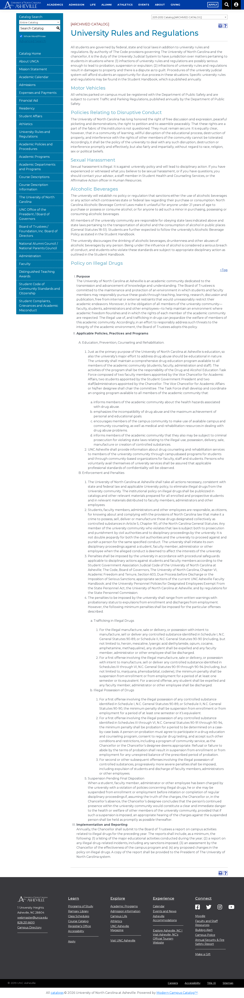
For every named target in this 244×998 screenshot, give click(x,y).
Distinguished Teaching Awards (37, 274)
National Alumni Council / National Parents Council (38, 246)
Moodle (200, 916)
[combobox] (189, 17)
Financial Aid (28, 100)
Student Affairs (30, 116)
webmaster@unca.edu (32, 917)
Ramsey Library (78, 911)
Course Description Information (33, 187)
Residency (27, 108)
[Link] (197, 908)
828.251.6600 (26, 922)
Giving (175, 4)
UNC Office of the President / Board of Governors (34, 214)
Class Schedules (78, 916)
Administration (30, 256)
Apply (71, 941)
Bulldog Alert (204, 930)
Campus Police (205, 935)
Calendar (159, 906)
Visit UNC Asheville (122, 940)
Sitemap (228, 982)
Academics (55, 4)
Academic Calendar (34, 77)
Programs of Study (80, 906)
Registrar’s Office (79, 926)
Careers (173, 982)
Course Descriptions (34, 177)
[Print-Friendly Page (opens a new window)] (220, 26)
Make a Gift (202, 954)
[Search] (227, 5)
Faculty (24, 264)
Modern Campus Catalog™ (177, 993)
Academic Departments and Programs (37, 167)
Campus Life (118, 916)
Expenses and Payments (37, 93)
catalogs (57, 993)
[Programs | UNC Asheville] (22, 4)
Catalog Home (30, 53)
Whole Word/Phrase (35, 36)
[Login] (236, 5)
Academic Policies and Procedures (36, 146)
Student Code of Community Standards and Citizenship (39, 288)
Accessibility (76, 931)
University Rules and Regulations (34, 134)
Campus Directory (29, 927)
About (160, 4)
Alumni (106, 4)
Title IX (211, 982)
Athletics (125, 4)
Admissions (27, 85)
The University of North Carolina (37, 199)
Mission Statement (33, 69)
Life (93, 4)
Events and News (164, 911)
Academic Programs (34, 157)
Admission (76, 4)
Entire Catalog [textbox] (29, 22)
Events (143, 4)
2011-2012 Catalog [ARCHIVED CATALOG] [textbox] (177, 17)
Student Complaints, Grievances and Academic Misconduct (38, 305)
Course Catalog (78, 921)
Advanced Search (32, 41)
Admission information (125, 911)
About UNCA (29, 61)
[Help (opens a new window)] (225, 26)
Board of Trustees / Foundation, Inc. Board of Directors (38, 231)
